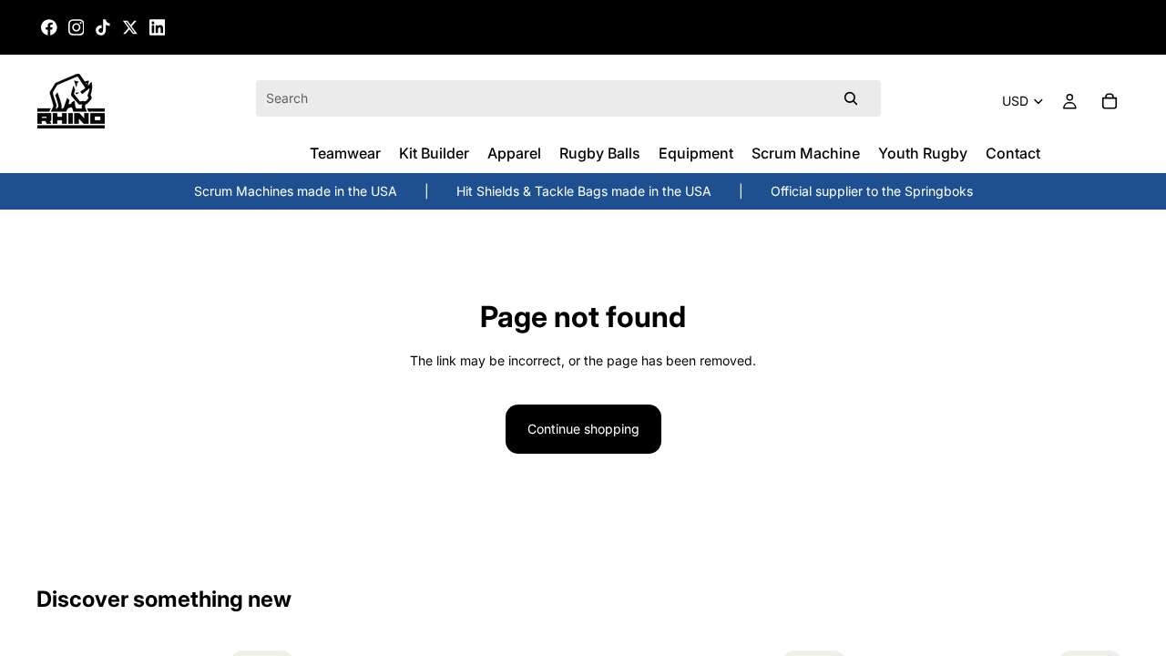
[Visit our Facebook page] (49, 27)
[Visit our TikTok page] (103, 27)
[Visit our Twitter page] (130, 27)
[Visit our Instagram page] (76, 27)
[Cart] (1109, 101)
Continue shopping (583, 428)
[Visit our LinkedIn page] (157, 27)
